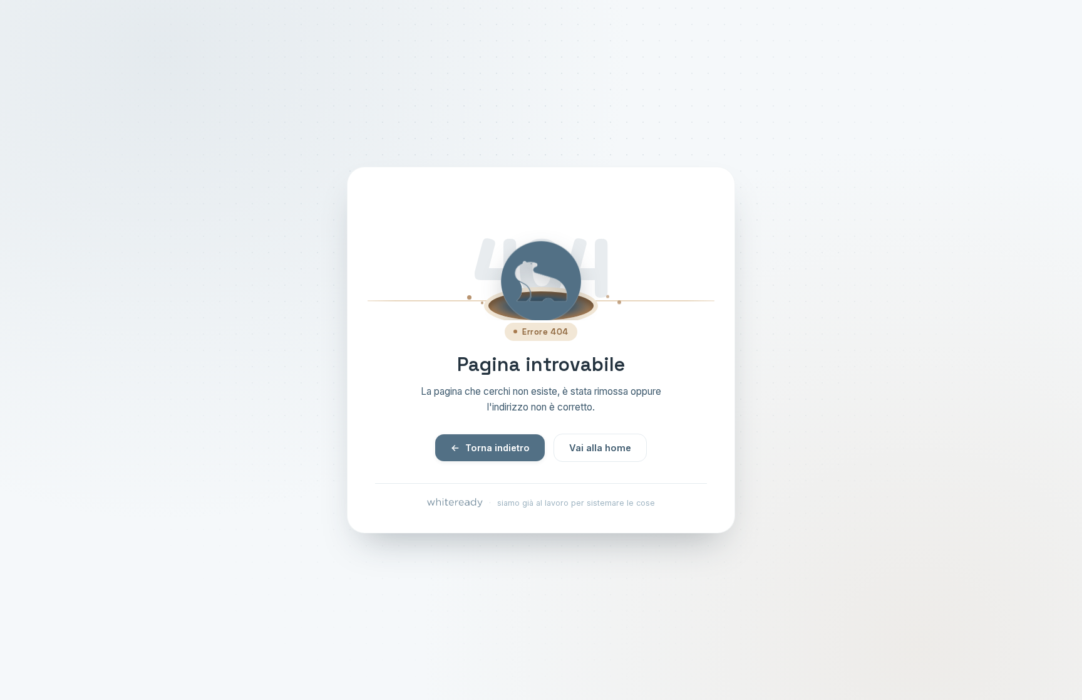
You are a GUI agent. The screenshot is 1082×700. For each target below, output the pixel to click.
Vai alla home (600, 447)
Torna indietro (497, 447)
